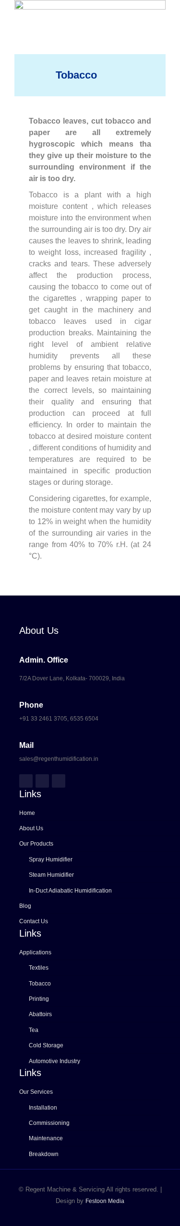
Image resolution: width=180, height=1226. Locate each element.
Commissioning (49, 1123)
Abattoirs (40, 1014)
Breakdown (44, 1154)
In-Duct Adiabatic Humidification (70, 890)
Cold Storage (46, 1045)
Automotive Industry (54, 1061)
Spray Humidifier (50, 859)
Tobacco (40, 983)
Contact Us (33, 921)
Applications (35, 952)
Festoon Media (104, 1201)
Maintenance (46, 1138)
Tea (33, 1030)
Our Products (36, 843)
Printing (39, 999)
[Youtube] (58, 781)
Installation (43, 1107)
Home (27, 813)
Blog (25, 906)
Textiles (38, 967)
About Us (31, 828)
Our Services (36, 1092)
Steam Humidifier (51, 874)
